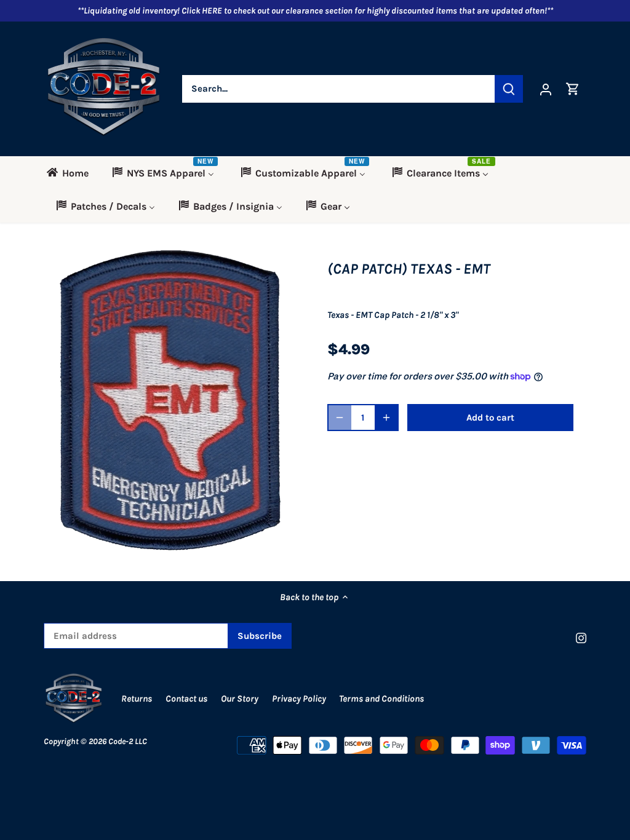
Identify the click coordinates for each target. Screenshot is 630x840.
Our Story (239, 698)
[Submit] (509, 89)
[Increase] (386, 417)
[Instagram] (581, 637)
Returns (136, 698)
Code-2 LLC (127, 741)
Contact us (186, 698)
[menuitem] (72, 172)
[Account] (545, 89)
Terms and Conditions (381, 698)
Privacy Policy (300, 698)
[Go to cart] (572, 89)
